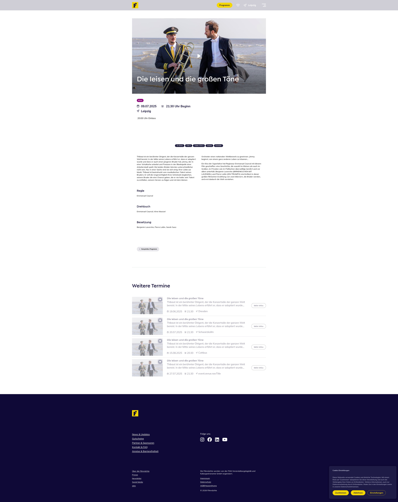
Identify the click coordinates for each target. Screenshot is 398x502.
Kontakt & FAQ (140, 447)
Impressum (205, 478)
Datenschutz (205, 482)
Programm (224, 5)
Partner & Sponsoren (143, 442)
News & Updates (141, 434)
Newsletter (136, 478)
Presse (135, 475)
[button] (238, 5)
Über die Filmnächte (140, 471)
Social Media (137, 482)
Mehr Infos (258, 305)
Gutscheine (138, 438)
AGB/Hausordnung (208, 485)
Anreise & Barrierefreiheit (145, 451)
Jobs (134, 486)
